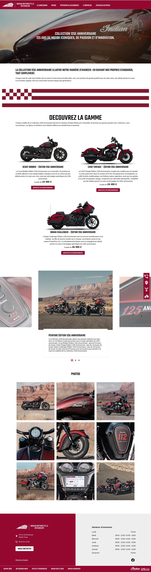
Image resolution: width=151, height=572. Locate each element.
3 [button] (79, 360)
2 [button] (75, 360)
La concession (42, 5)
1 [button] (72, 360)
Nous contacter (24, 549)
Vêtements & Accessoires (69, 5)
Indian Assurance (74, 568)
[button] (9, 316)
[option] (75, 314)
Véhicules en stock (103, 5)
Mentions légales (22, 560)
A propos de (87, 5)
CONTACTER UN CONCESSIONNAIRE (43, 187)
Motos (53, 5)
